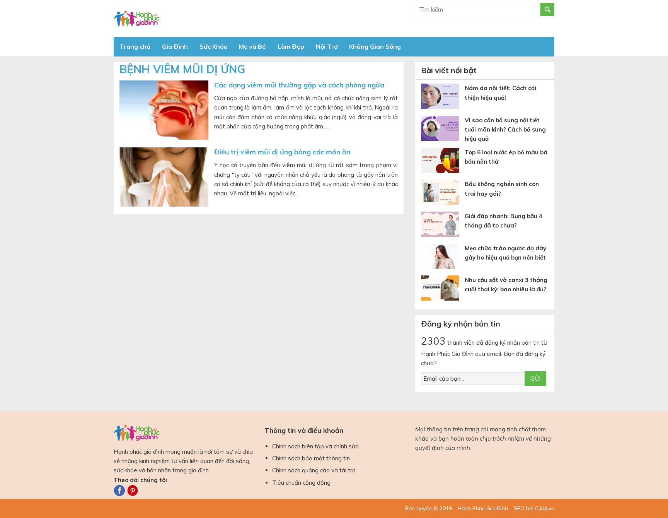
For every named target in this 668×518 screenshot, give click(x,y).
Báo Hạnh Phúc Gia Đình (183, 18)
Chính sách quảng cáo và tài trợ (314, 470)
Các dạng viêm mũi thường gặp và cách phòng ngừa (299, 84)
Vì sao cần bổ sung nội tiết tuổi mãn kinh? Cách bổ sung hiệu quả (505, 129)
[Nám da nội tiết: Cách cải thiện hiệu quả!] (443, 98)
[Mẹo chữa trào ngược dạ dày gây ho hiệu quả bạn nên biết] (443, 258)
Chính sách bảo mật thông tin (311, 458)
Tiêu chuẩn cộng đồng (301, 482)
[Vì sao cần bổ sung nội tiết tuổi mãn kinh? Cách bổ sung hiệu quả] (443, 130)
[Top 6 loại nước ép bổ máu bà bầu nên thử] (443, 162)
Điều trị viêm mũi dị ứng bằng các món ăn (282, 151)
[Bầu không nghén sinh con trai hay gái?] (443, 194)
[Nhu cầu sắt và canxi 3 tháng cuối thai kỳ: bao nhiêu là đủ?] (443, 289)
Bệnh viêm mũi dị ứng (182, 69)
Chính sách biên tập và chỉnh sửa (315, 446)
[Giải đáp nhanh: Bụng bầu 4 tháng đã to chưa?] (443, 226)
